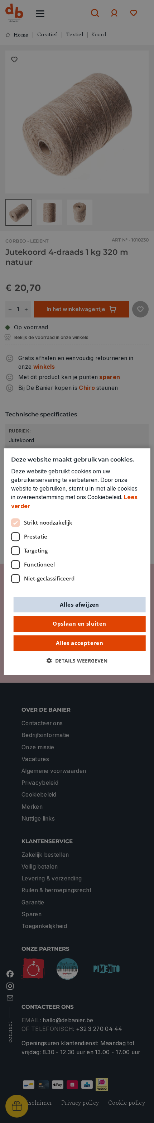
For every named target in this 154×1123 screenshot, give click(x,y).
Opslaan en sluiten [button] (79, 623)
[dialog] (77, 561)
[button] (77, 661)
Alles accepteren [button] (79, 642)
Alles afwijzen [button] (79, 604)
